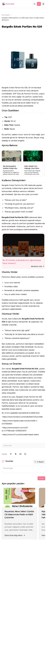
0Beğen (40, 462)
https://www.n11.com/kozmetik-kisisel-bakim (21, 434)
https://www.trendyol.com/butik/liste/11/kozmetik (23, 417)
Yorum (41, 478)
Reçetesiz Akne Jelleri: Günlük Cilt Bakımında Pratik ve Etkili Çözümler (19, 514)
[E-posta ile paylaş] (20, 454)
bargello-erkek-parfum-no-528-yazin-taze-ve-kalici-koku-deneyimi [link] (23, 19)
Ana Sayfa (5, 15)
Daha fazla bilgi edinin (13, 535)
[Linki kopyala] (25, 454)
